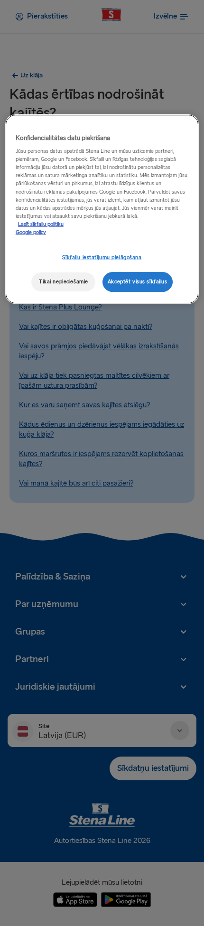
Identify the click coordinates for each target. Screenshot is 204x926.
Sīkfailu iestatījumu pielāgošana (101, 257)
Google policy (31, 232)
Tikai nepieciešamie (63, 282)
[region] (102, 209)
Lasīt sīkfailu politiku (41, 224)
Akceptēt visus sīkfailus (137, 282)
